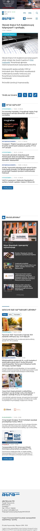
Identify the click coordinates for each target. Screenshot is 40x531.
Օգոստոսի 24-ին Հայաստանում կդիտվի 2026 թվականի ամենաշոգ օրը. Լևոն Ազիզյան (17, 335)
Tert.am (8, 18)
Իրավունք (5, 388)
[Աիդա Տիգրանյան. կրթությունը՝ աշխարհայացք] (20, 231)
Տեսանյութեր (13, 217)
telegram (30, 95)
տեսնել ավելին (7, 459)
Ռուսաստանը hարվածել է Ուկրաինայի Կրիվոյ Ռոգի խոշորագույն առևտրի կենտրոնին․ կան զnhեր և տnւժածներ (20, 113)
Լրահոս (29, 18)
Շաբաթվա (17, 314)
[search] (36, 12)
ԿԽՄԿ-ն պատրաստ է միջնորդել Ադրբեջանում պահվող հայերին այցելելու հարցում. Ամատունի (18, 181)
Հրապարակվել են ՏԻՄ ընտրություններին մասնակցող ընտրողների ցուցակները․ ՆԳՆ (16, 448)
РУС (24, 13)
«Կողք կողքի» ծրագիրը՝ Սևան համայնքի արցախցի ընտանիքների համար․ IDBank (19, 420)
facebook (20, 95)
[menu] (36, 18)
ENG (29, 13)
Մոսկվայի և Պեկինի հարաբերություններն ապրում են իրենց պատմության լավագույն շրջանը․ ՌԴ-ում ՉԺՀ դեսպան (19, 145)
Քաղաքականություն (9, 141)
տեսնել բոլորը (7, 188)
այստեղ (14, 519)
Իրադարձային (9, 34)
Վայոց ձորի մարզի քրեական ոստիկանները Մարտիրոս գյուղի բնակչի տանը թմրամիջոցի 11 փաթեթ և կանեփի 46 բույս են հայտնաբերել (18, 392)
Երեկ (10, 314)
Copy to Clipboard (35, 95)
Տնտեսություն (7, 417)
